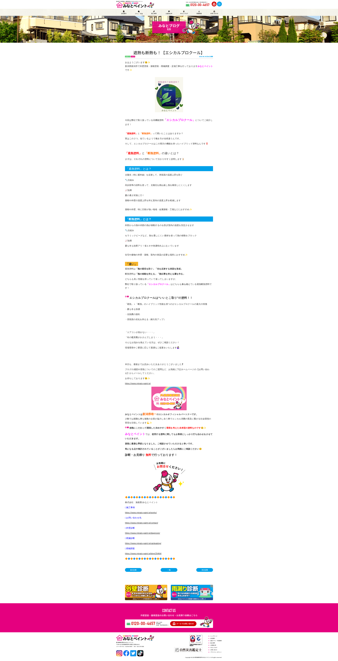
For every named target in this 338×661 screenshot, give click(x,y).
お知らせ (127, 56)
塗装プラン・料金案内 (216, 640)
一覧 (169, 570)
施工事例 (154, 13)
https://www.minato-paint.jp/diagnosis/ (142, 533)
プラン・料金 (139, 14)
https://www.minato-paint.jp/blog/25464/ (143, 553)
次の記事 (204, 570)
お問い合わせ (214, 13)
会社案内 (123, 13)
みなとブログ (184, 13)
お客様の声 (169, 13)
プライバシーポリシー (216, 652)
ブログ (133, 56)
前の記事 (133, 570)
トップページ (213, 636)
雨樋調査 (199, 13)
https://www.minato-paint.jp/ (138, 383)
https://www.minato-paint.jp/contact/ (141, 523)
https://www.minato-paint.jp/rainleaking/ (143, 543)
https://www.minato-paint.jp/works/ (141, 512)
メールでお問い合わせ (185, 623)
